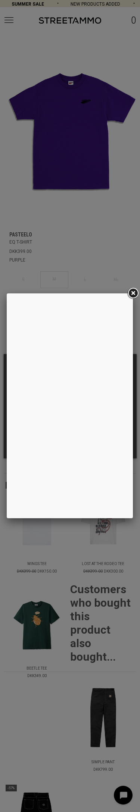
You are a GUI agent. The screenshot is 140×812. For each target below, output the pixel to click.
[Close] (133, 293)
